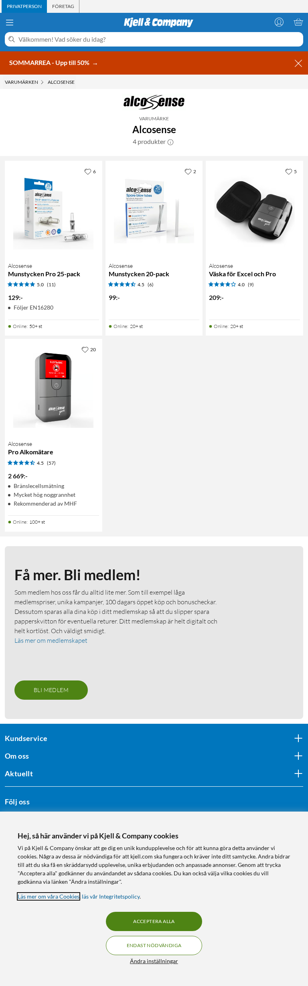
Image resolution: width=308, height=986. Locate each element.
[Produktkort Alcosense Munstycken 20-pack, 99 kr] (154, 209)
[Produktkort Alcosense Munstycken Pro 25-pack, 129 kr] (53, 209)
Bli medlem (51, 689)
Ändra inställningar (154, 961)
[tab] (24, 6)
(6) (151, 284)
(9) (251, 284)
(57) (51, 463)
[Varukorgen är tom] (298, 22)
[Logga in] (279, 22)
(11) (51, 284)
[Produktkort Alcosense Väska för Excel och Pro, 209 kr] (254, 209)
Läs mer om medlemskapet (50, 640)
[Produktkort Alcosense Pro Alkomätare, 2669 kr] (53, 387)
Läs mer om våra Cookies (48, 896)
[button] (170, 141)
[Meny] (9, 22)
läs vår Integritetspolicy (111, 896)
